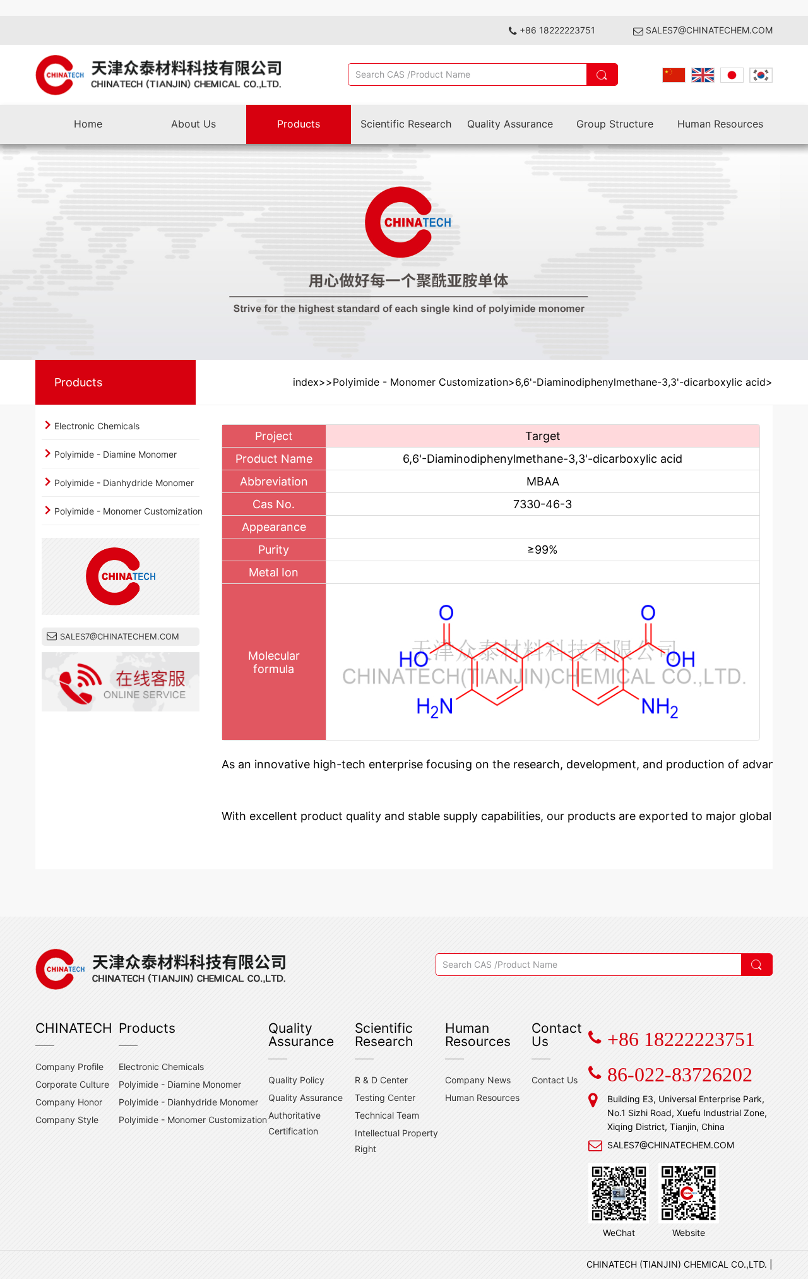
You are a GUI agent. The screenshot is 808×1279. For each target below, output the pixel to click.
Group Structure (614, 123)
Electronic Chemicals (97, 425)
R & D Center (381, 1079)
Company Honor (68, 1102)
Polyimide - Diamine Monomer (115, 454)
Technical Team (387, 1115)
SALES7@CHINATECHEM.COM (709, 30)
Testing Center (385, 1097)
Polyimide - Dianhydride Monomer (124, 482)
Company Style (66, 1119)
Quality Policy (296, 1079)
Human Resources (720, 123)
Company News (478, 1079)
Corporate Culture (72, 1084)
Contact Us (555, 1079)
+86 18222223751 (557, 30)
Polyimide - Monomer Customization (128, 511)
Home (88, 123)
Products (298, 123)
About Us (193, 123)
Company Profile (69, 1066)
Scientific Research (405, 123)
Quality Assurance (510, 123)
